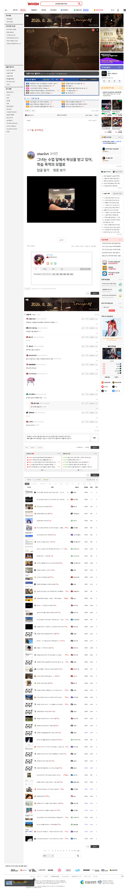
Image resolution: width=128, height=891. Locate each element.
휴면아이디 (30, 115)
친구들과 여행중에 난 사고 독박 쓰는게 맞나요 (51, 690)
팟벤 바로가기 (10, 92)
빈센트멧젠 (76, 619)
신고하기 (81, 246)
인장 (36, 269)
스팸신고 (87, 246)
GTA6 (7, 131)
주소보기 (27, 110)
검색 (72, 274)
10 (75, 850)
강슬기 (75, 633)
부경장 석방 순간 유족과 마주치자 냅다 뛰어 (51, 697)
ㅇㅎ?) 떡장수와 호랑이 (45, 605)
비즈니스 (39, 876)
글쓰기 (95, 475)
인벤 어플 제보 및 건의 (12, 38)
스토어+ (120, 88)
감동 (90, 483)
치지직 (8, 95)
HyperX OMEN (10, 114)
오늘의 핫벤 (9, 73)
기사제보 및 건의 (10, 35)
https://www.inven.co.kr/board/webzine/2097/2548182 (44, 288)
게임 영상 (9, 109)
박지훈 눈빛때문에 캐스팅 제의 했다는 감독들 (51, 662)
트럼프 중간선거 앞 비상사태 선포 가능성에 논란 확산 (53, 499)
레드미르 (75, 612)
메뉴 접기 (85, 269)
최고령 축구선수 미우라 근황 (46, 718)
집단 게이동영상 (43, 506)
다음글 (32, 447)
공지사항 (95, 876)
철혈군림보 (76, 782)
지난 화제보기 (83, 79)
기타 (95, 483)
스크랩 (76, 246)
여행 (7, 103)
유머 (50, 483)
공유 (72, 246)
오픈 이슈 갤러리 (10, 70)
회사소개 (32, 876)
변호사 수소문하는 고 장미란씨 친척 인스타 (50, 626)
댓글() (94, 120)
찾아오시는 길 (87, 876)
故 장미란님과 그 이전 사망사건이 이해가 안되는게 (52, 838)
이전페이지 (80, 447)
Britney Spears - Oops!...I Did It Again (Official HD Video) (54, 598)
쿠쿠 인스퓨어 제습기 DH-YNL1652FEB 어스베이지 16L (112, 246)
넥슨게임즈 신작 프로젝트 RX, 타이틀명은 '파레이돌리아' (54, 591)
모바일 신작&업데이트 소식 (13, 43)
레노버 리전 (9, 117)
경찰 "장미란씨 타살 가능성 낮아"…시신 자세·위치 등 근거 (54, 492)
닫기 (34, 879)
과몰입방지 (76, 591)
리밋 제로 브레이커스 (12, 123)
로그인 (112, 10)
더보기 (55, 263)
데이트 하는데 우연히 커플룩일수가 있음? (50, 754)
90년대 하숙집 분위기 (44, 711)
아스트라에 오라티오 (11, 129)
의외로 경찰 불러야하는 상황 (46, 633)
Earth (74, 492)
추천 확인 (93, 246)
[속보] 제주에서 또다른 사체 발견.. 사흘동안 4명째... (53, 527)
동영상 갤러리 (10, 32)
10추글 (39, 479)
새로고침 (96, 314)
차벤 (7, 97)
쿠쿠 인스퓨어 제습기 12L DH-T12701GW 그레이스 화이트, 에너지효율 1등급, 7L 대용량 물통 (112, 249)
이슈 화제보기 (93, 79)
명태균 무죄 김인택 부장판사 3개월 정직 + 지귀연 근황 (53, 817)
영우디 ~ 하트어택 (43, 556)
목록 (89, 120)
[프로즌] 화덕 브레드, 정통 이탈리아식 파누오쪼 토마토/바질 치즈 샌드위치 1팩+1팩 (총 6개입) (112, 252)
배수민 (75, 520)
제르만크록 (76, 577)
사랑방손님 (76, 513)
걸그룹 (8, 100)
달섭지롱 (75, 803)
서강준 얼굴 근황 (43, 683)
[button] (43, 470)
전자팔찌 (75, 527)
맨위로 (87, 447)
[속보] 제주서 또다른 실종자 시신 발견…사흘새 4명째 (53, 655)
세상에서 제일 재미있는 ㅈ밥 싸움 (48, 782)
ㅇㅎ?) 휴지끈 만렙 (44, 648)
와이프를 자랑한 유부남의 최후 (47, 612)
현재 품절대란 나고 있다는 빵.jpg (47, 768)
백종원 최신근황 (43, 513)
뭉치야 (75, 838)
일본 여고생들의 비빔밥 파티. (47, 810)
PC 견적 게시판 (10, 81)
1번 (54, 274)
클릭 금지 (41, 796)
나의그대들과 (76, 535)
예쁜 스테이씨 (42, 520)
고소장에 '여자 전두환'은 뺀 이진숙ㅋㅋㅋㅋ (50, 549)
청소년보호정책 (65, 876)
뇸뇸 (74, 598)
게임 (67, 483)
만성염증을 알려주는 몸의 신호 (47, 732)
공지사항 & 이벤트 (11, 29)
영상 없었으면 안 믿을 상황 (46, 725)
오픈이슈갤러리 (95, 110)
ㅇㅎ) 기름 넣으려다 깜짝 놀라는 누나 (49, 641)
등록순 (33, 314)
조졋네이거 (76, 549)
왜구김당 (75, 697)
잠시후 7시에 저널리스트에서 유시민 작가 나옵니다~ (53, 775)
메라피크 (75, 605)
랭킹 (53, 269)
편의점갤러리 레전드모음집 (46, 584)
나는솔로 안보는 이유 (44, 542)
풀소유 (75, 506)
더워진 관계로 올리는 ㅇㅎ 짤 (47, 676)
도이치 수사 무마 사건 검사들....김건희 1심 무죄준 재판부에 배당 (56, 747)
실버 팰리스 (9, 120)
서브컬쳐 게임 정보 (11, 112)
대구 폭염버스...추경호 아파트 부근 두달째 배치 (52, 831)
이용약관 (46, 876)
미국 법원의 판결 (43, 577)
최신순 (38, 314)
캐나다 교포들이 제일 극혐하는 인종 (48, 803)
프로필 (44, 269)
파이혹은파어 (76, 542)
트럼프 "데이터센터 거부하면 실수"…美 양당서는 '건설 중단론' (55, 619)
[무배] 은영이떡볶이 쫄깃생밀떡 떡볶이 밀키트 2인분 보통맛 (112, 243)
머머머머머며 (76, 739)
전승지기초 (76, 669)
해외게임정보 (9, 106)
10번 (61, 274)
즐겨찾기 (47, 479)
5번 (57, 274)
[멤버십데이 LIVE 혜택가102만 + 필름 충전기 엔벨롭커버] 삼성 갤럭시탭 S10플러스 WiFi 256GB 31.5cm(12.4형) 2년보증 (112, 255)
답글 (97, 324)
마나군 (75, 676)
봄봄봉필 (75, 824)
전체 (27, 483)
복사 (33, 110)
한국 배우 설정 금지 (44, 761)
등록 (94, 438)
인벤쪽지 (47, 263)
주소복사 (27, 288)
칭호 (62, 269)
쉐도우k (75, 775)
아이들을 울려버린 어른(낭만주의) (48, 739)
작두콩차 (75, 499)
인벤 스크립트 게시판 (12, 40)
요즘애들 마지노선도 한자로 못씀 (48, 563)
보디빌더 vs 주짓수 (44, 570)
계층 (84, 483)
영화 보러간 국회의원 (44, 535)
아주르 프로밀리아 (11, 126)
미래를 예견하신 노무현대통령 (47, 824)
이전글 (39, 447)
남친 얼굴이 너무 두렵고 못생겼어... (48, 789)
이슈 (34, 483)
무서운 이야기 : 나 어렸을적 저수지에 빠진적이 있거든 (53, 704)
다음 (78, 850)
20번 (64, 274)
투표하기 (111, 310)
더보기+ (59, 453)
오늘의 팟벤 (9, 76)
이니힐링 (51, 263)
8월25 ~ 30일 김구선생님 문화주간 (48, 669)
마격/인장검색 (37, 274)
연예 (42, 483)
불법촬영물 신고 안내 (76, 876)
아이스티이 (76, 556)
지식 (72, 483)
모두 (68, 274)
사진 (78, 483)
